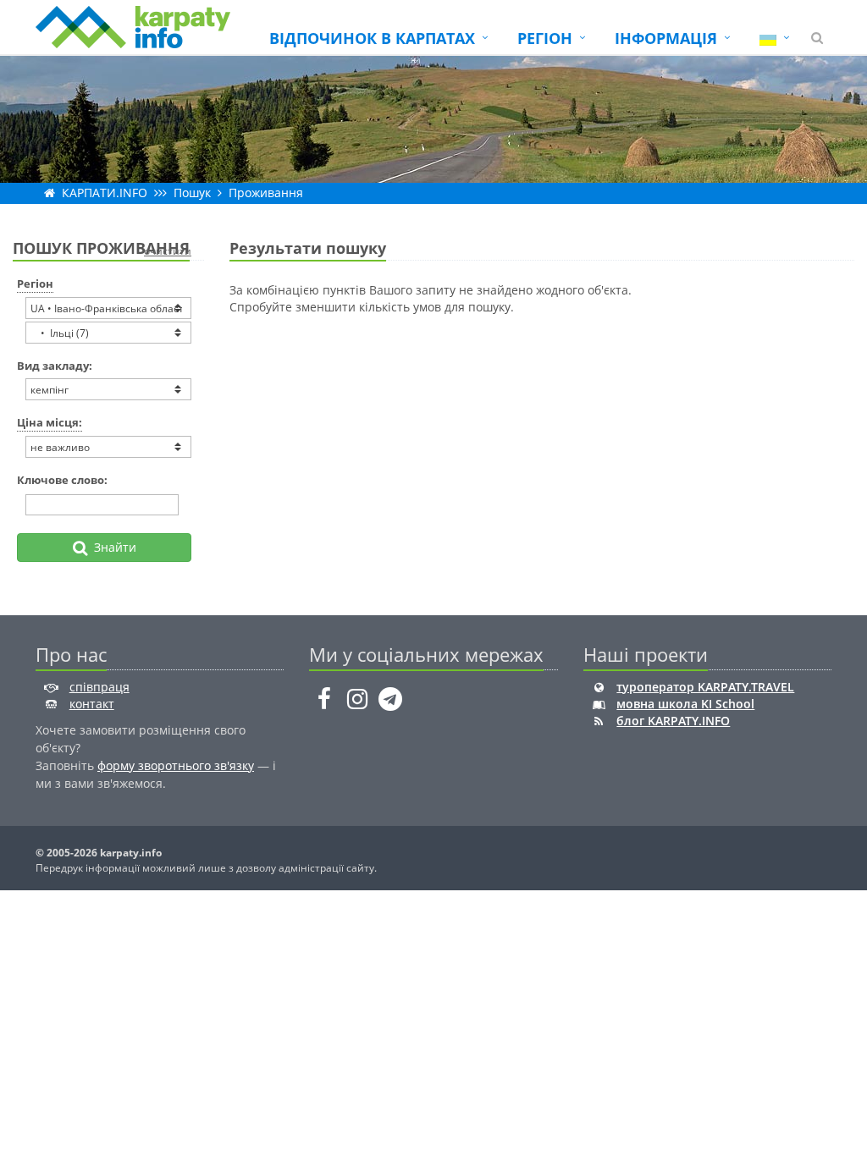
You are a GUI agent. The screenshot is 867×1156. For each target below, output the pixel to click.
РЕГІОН (544, 38)
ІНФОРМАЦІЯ (666, 38)
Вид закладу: (54, 365)
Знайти (111, 547)
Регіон (35, 283)
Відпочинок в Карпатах (372, 38)
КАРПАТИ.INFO (104, 192)
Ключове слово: (62, 479)
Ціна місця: (49, 422)
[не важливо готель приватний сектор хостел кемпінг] (108, 389)
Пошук (192, 192)
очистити (167, 251)
